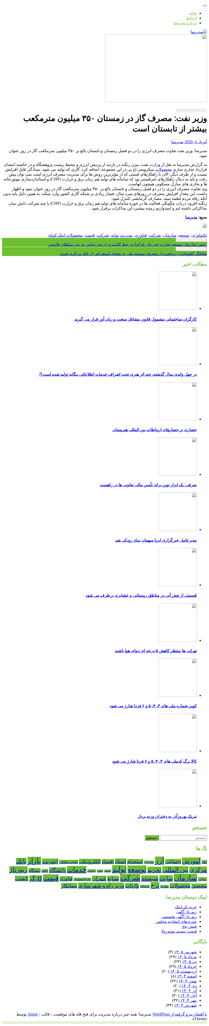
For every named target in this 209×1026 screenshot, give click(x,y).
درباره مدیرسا (185, 23)
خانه (193, 13)
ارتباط (191, 18)
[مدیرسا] (199, 32)
